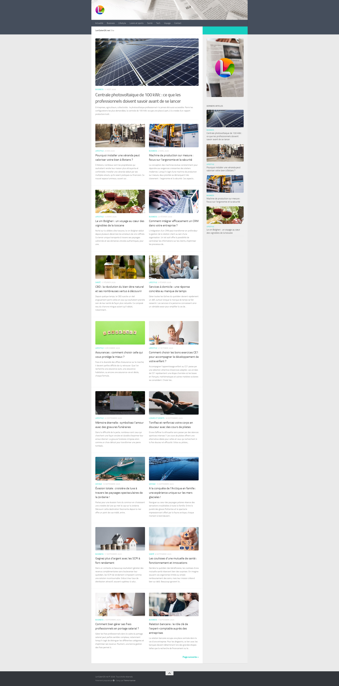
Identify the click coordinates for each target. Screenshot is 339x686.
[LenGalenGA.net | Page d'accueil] (100, 10)
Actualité (99, 23)
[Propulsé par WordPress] (114, 680)
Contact (177, 23)
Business (111, 23)
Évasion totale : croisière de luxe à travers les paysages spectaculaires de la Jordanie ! (119, 493)
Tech (158, 23)
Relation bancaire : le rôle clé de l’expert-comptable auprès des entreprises (168, 628)
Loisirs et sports (136, 23)
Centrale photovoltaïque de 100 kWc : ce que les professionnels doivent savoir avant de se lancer (224, 136)
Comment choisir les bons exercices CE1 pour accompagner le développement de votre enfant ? (174, 357)
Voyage (167, 23)
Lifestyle (122, 23)
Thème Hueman (129, 680)
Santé (149, 23)
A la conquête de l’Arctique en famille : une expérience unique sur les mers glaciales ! (172, 493)
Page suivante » (191, 657)
